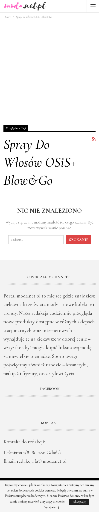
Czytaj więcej (51, 507)
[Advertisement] (49, 71)
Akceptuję (79, 501)
